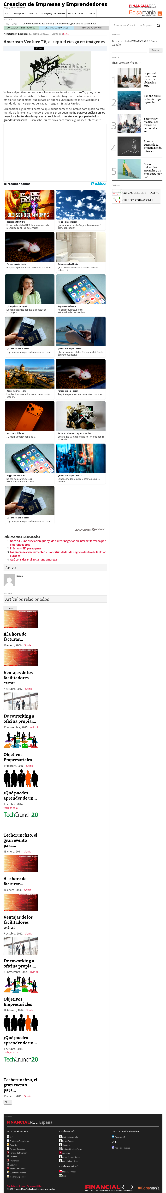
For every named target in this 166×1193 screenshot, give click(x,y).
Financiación (11, 33)
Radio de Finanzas (122, 1148)
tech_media (11, 808)
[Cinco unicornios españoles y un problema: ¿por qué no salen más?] (129, 169)
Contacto (91, 13)
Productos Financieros (19, 1141)
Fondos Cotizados (17, 1149)
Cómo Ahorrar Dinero (71, 1157)
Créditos (13, 1156)
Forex (64, 1176)
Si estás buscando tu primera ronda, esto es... (153, 146)
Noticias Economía (70, 1137)
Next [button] (8, 1102)
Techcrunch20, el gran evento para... (20, 840)
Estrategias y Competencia (53, 13)
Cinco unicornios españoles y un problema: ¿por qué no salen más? (59, 23)
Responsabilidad (34, 1186)
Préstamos (14, 1161)
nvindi (34, 727)
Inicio (7, 13)
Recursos (23, 33)
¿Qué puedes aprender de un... (20, 795)
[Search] (158, 25)
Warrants (66, 1153)
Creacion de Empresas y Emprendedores (55, 4)
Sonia (66, 33)
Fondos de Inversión (18, 1153)
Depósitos (13, 1145)
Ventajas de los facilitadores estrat (18, 677)
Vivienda (66, 1145)
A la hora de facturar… (15, 636)
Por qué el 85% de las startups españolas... (152, 98)
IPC (11, 1137)
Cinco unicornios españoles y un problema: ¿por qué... (153, 170)
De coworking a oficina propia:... (20, 718)
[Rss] (160, 14)
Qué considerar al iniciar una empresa (33, 559)
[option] (21, 628)
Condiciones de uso (16, 1186)
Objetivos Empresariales (18, 757)
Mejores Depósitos (17, 1177)
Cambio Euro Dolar (70, 1161)
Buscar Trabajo (68, 1141)
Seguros (13, 1165)
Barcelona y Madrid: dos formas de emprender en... (151, 124)
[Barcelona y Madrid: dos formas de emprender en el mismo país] (129, 123)
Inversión (33, 13)
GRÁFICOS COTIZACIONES (56, 27)
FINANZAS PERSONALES (92, 27)
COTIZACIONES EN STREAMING (21, 27)
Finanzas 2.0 (119, 1137)
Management (19, 13)
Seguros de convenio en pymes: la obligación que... (151, 79)
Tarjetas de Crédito (17, 1168)
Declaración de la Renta (72, 1149)
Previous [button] (10, 608)
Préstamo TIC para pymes (26, 548)
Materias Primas (69, 1172)
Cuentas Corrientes (17, 1172)
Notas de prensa (75, 13)
